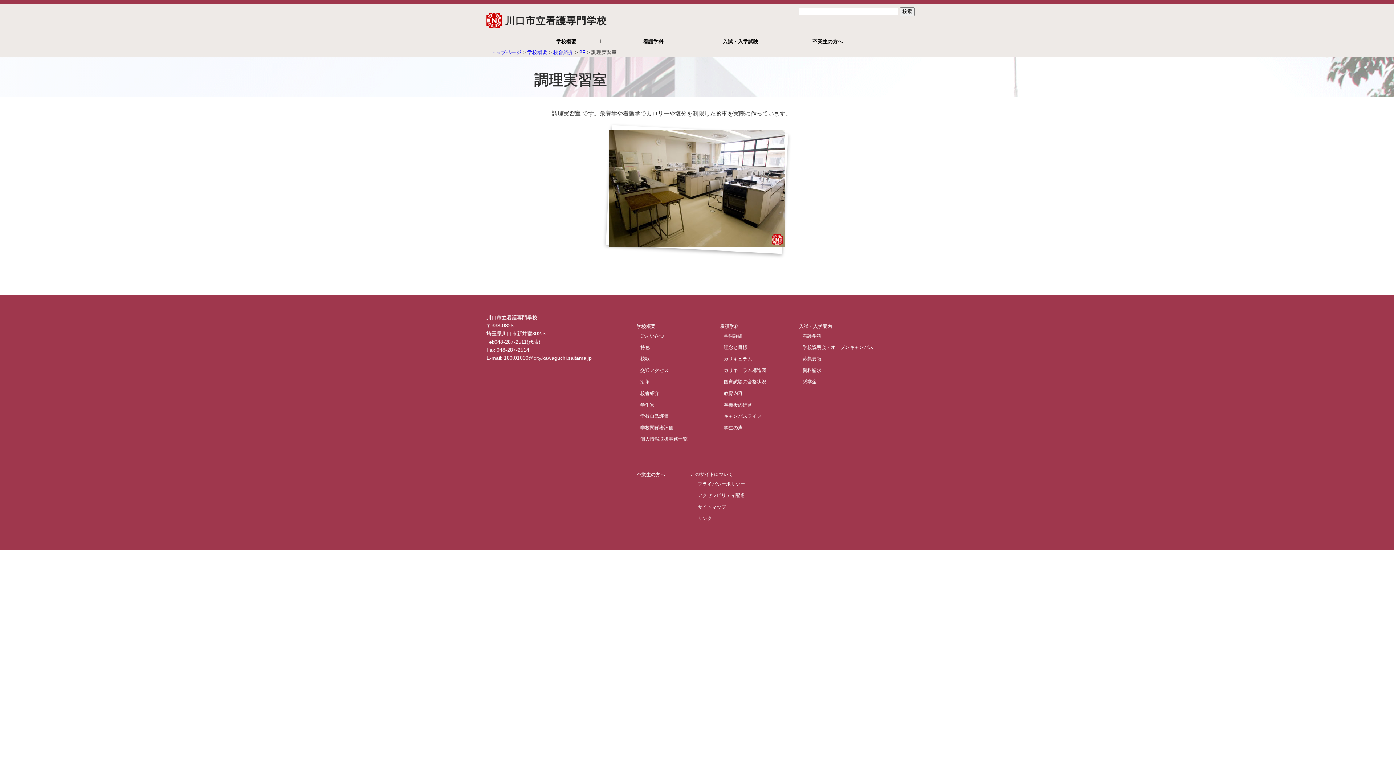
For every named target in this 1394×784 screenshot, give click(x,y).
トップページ (506, 52)
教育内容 (733, 393)
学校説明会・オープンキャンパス (838, 347)
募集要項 (812, 358)
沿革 (645, 381)
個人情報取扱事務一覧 (664, 439)
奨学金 (810, 381)
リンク (705, 518)
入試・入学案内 (815, 326)
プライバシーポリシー (721, 483)
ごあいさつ (652, 335)
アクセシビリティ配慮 (721, 495)
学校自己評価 (654, 416)
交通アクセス (654, 370)
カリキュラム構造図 (745, 370)
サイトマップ (712, 507)
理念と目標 (735, 347)
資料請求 (812, 370)
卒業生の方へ (827, 41)
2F (582, 52)
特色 (645, 347)
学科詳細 (733, 335)
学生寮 (647, 404)
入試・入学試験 (740, 41)
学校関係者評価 (656, 427)
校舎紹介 (563, 52)
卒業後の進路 (738, 404)
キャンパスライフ (743, 416)
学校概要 (566, 41)
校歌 (645, 358)
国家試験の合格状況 (745, 381)
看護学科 (653, 41)
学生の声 (733, 427)
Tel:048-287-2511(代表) (513, 342)
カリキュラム (738, 358)
